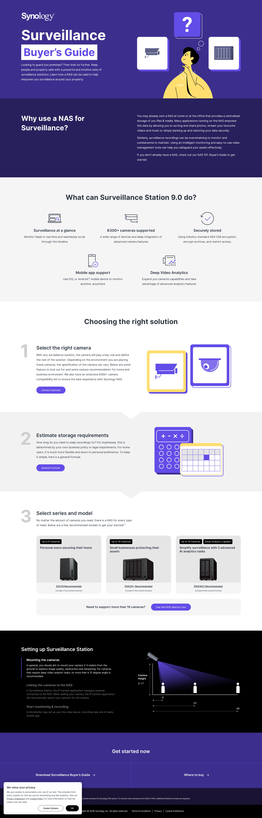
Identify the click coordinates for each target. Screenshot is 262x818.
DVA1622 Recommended (208, 586)
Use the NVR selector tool (171, 607)
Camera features (50, 390)
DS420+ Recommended (138, 586)
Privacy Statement (16, 798)
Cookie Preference (174, 811)
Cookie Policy (36, 798)
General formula (50, 467)
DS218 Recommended (69, 586)
